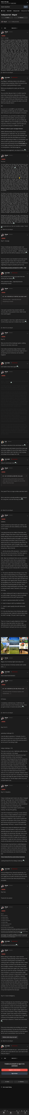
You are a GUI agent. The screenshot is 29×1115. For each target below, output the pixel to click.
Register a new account (14, 1070)
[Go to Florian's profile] (2, 658)
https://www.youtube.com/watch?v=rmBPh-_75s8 (13, 267)
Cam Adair (7, 77)
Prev (5, 28)
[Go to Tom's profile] (2, 442)
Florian (6, 658)
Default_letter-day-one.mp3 (10, 1037)
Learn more (2, 2)
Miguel (5, 21)
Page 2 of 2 (14, 28)
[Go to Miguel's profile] (2, 21)
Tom (6, 441)
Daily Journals (15, 21)
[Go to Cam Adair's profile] (2, 78)
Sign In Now (14, 1073)
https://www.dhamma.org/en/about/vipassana (13, 857)
